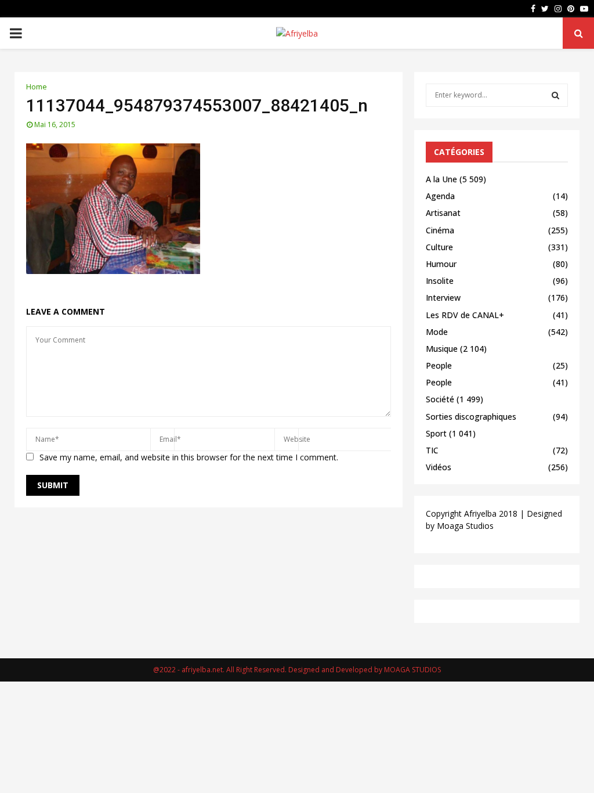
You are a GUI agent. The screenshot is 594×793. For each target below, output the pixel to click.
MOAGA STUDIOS (412, 670)
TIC (432, 450)
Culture (439, 247)
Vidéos (438, 467)
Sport (436, 433)
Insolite (440, 280)
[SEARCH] (555, 95)
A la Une (441, 179)
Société (440, 399)
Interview (443, 297)
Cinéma (440, 230)
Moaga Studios (465, 525)
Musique (442, 348)
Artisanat (443, 212)
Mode (437, 331)
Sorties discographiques (471, 416)
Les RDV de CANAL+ (465, 314)
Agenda (440, 195)
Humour (441, 263)
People (439, 365)
